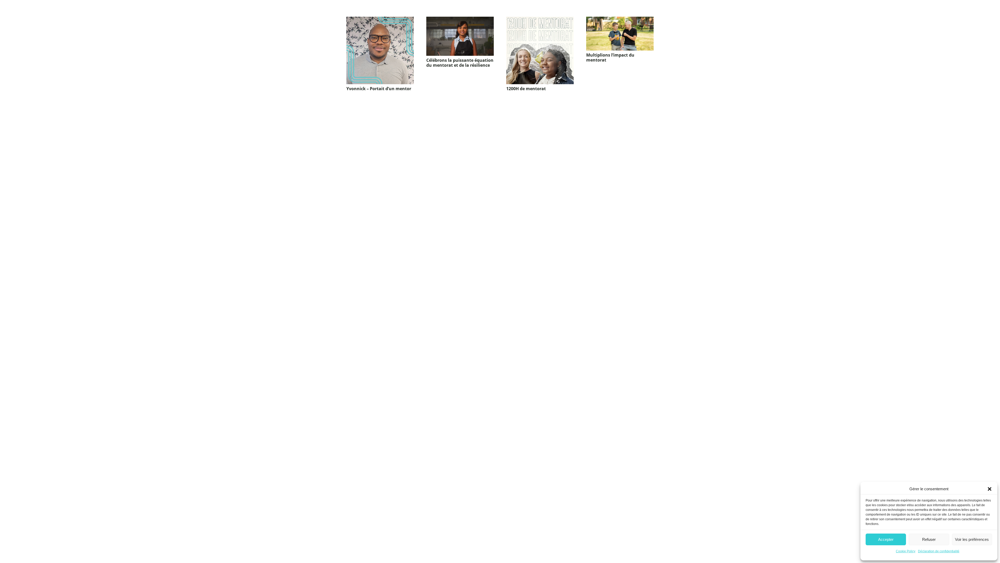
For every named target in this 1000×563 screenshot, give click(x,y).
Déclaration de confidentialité (938, 551)
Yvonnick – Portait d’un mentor (378, 88)
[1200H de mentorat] (540, 50)
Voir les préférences (972, 539)
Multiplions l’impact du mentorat (610, 57)
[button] (989, 489)
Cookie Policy (905, 551)
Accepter (885, 539)
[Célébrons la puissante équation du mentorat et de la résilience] (460, 36)
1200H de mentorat (526, 88)
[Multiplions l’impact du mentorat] (620, 34)
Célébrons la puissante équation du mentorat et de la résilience (459, 62)
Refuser (929, 539)
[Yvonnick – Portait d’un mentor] (380, 50)
